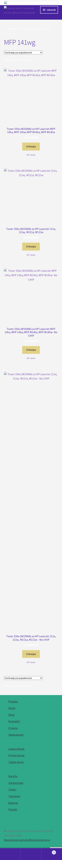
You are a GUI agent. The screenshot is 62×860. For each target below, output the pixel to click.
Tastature (14, 796)
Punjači (12, 809)
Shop (11, 714)
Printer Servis (16, 755)
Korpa (47, 851)
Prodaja (13, 701)
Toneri (32, 155)
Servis (11, 708)
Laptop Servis (16, 748)
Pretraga (31, 854)
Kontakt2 (14, 721)
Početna (11, 28)
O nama (13, 728)
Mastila (12, 776)
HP (28, 155)
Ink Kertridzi (15, 783)
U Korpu (31, 146)
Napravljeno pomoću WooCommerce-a (27, 840)
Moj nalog (10, 854)
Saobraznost (16, 734)
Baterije (13, 803)
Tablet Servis (16, 762)
